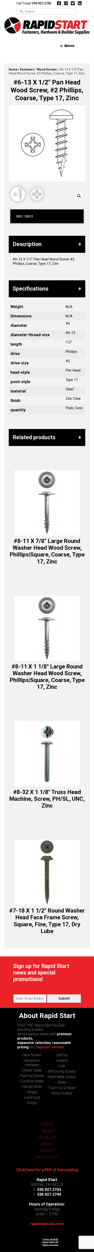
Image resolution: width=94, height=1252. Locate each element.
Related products (34, 437)
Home (13, 69)
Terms (45, 1239)
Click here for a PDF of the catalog (47, 1170)
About (47, 1130)
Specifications (30, 289)
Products (47, 1137)
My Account (47, 1157)
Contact (47, 1150)
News (47, 1144)
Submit (64, 998)
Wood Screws (47, 69)
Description (27, 244)
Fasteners (27, 69)
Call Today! (33, 3)
